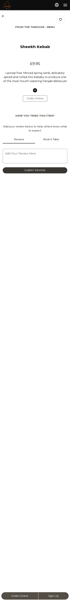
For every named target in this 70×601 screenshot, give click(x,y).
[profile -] (57, 5)
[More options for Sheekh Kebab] (60, 20)
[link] (35, 98)
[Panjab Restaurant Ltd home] (18, 5)
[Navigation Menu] (65, 5)
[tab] (19, 139)
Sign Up (53, 595)
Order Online (19, 595)
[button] (4, 16)
